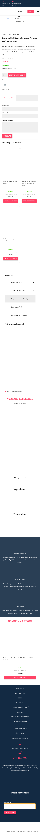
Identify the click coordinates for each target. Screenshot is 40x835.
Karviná (19, 765)
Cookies (20, 712)
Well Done (16, 34)
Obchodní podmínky (20, 721)
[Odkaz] (20, 366)
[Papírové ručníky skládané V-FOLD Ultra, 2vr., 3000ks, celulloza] (20, 633)
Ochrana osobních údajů (20, 707)
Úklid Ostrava (7, 765)
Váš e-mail (8, 802)
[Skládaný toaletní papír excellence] (11, 218)
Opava (8, 768)
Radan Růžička (20, 606)
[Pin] (18, 85)
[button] (10, 201)
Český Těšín (14, 768)
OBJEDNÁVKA (20, 703)
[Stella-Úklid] (6, 11)
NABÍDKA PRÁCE (20, 693)
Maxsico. (13, 831)
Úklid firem (20, 733)
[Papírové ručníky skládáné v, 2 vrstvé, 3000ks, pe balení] (29, 161)
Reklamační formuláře (20, 717)
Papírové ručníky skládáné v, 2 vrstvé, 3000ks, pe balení (29, 183)
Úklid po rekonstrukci (20, 738)
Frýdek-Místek (26, 765)
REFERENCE (20, 688)
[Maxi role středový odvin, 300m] (11, 161)
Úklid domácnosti (20, 728)
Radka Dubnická (20, 580)
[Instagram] (35, 3)
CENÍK (20, 698)
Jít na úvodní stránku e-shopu (14, 391)
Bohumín (33, 765)
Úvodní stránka (6, 34)
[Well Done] (20, 342)
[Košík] (38, 11)
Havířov (14, 765)
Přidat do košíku (17, 75)
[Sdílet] (12, 85)
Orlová (4, 768)
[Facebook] (27, 3)
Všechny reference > (20, 478)
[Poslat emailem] (5, 85)
